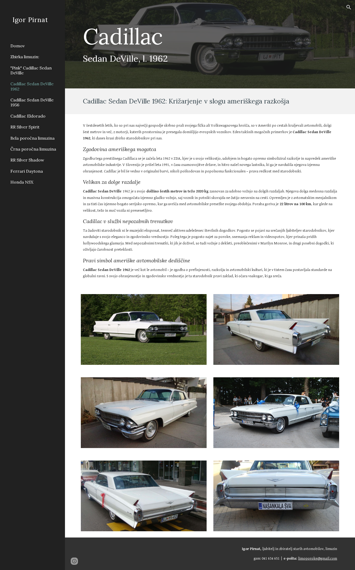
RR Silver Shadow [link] (27, 160)
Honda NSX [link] (21, 182)
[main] (188, 44)
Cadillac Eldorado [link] (27, 116)
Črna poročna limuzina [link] (33, 149)
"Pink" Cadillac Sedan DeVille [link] (31, 70)
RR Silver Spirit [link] (25, 126)
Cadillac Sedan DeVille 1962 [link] (32, 86)
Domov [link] (17, 45)
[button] (349, 7)
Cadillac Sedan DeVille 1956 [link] (32, 102)
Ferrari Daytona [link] (26, 171)
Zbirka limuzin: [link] (24, 56)
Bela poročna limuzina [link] (32, 138)
